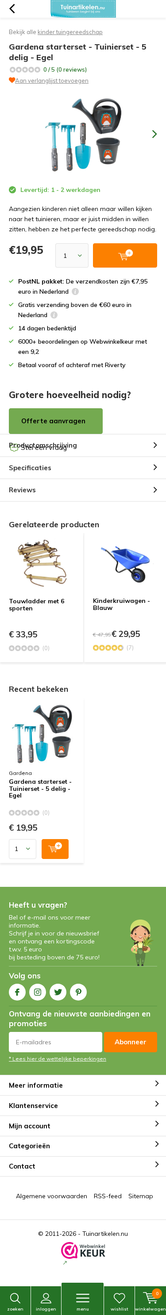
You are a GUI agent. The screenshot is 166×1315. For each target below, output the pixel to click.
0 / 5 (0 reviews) (65, 69)
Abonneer (131, 1042)
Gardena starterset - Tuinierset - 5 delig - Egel (40, 788)
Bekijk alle (56, 31)
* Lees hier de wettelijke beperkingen (57, 1058)
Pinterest (78, 992)
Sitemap (140, 1196)
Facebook (17, 992)
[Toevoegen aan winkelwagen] (55, 849)
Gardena (20, 773)
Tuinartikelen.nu (105, 1234)
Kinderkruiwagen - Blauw (121, 604)
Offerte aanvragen (53, 421)
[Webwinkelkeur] (83, 1254)
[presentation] (148, 134)
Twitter (58, 992)
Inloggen (46, 1309)
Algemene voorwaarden (51, 1196)
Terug (11, 9)
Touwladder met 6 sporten (36, 604)
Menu (83, 1309)
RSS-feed (108, 1196)
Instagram (37, 992)
